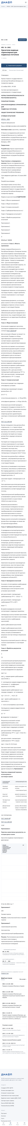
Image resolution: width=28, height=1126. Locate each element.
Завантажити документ (15, 65)
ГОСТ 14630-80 (11, 331)
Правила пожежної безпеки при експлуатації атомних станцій (12, 1006)
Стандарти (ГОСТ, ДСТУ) (7, 1088)
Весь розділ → (23, 979)
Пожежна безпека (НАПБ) (8, 44)
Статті (2, 1118)
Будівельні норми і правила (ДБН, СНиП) (11, 1098)
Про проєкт (4, 1113)
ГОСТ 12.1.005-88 (6, 421)
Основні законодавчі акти (7, 1090)
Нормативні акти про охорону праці (10, 1095)
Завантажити (22, 39)
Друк (5, 70)
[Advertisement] (14, 23)
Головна (3, 6)
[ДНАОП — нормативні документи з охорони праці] (6, 2)
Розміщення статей (6, 1121)
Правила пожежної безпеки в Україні (13, 986)
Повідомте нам (5, 973)
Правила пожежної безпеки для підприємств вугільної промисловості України (13, 995)
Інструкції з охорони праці (7, 1093)
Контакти (3, 1116)
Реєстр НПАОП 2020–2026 (7, 1103)
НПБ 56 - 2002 (5, 119)
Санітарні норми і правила (7, 1100)
